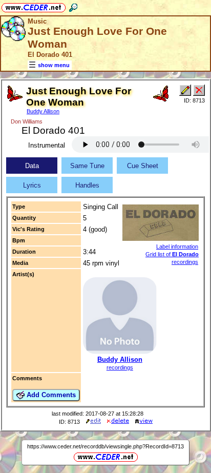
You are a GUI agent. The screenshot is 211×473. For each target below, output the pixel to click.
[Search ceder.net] (73, 6)
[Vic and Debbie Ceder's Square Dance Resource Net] (33, 6)
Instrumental (46, 145)
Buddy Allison (43, 111)
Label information (177, 246)
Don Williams (27, 121)
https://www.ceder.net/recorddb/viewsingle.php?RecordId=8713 (105, 446)
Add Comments (50, 395)
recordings (120, 367)
